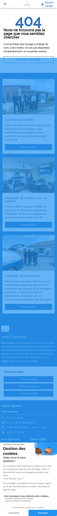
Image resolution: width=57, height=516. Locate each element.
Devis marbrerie (29, 393)
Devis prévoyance (28, 386)
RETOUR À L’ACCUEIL (28, 59)
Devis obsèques (28, 379)
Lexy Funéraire (9, 411)
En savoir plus (28, 147)
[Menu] (5, 4)
